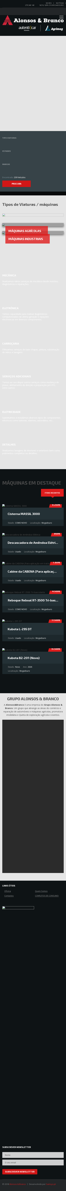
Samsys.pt (51, 1184)
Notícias (60, 3)
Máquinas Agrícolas (24, 231)
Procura (16, 183)
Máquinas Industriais (25, 239)
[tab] (52, 493)
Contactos (9, 896)
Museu (49, 3)
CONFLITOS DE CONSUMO (47, 896)
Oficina (7, 891)
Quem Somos (41, 891)
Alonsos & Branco (17, 1184)
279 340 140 (29, 5)
